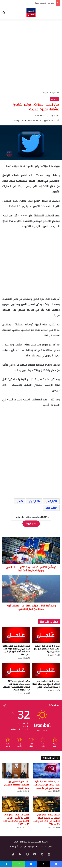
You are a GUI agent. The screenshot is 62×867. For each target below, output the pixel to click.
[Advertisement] (31, 54)
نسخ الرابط (31, 524)
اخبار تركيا (33, 501)
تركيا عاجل (50, 507)
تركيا (19, 501)
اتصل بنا (48, 847)
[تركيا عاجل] (31, 12)
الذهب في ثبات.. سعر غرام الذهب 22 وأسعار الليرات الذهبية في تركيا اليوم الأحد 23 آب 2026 (16, 819)
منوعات (45, 93)
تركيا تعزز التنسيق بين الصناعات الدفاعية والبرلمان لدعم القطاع (28, 3)
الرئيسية (53, 93)
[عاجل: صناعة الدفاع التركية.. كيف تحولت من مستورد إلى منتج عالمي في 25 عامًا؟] (46, 770)
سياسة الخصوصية (35, 847)
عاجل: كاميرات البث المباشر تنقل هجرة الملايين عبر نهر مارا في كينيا (47, 649)
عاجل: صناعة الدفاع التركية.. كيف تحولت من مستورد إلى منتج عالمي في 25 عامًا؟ (46, 785)
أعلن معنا (14, 847)
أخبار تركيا (51, 501)
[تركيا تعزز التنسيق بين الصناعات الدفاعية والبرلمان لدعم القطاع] (15, 770)
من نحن (23, 847)
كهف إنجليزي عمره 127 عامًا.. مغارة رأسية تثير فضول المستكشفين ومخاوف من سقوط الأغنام (16, 685)
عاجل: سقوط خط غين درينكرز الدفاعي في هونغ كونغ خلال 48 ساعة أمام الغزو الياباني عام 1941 (16, 650)
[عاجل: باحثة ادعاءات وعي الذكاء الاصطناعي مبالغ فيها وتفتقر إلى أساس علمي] (46, 670)
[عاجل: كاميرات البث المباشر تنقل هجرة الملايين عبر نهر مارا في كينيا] (46, 635)
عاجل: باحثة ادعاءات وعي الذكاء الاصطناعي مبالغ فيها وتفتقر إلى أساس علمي (46, 684)
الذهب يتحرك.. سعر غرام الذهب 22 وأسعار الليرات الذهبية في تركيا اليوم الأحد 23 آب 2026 (46, 819)
